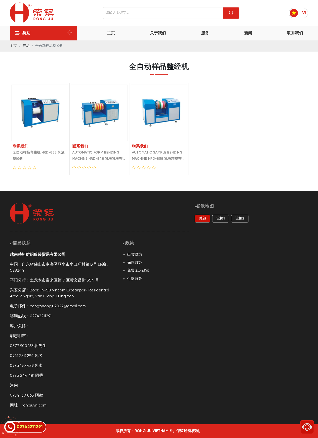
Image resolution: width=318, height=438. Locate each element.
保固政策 (134, 263)
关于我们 (158, 33)
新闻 (248, 33)
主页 (111, 33)
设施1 (220, 218)
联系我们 (295, 33)
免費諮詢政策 (138, 271)
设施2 (239, 218)
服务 (205, 33)
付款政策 (134, 279)
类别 (26, 33)
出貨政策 (134, 254)
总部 (202, 218)
